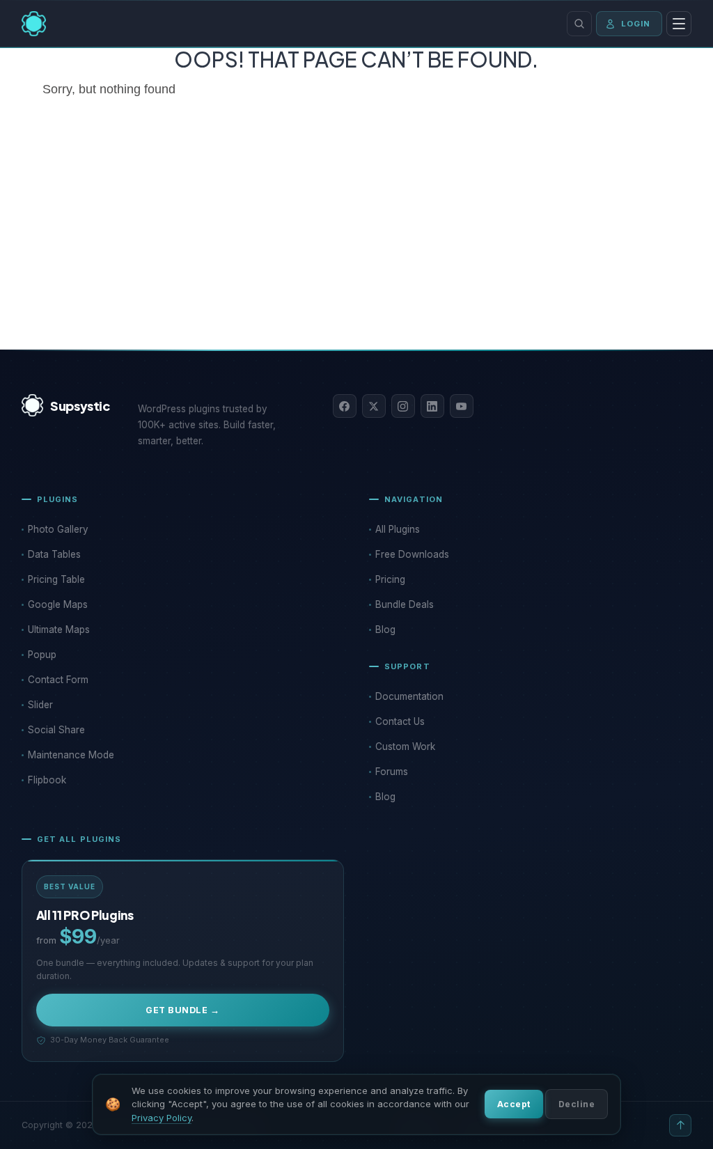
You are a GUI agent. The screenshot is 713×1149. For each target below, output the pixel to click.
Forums (391, 771)
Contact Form (58, 679)
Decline (576, 1104)
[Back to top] (680, 1125)
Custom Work (405, 746)
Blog (385, 629)
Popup (42, 654)
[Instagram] (403, 406)
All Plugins (397, 529)
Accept (514, 1104)
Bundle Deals (404, 604)
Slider (40, 704)
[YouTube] (461, 406)
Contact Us (400, 721)
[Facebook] (344, 406)
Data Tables (54, 554)
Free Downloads (412, 554)
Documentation (409, 696)
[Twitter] (374, 406)
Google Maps (58, 604)
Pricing (390, 579)
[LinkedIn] (432, 406)
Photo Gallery (58, 529)
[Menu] (678, 23)
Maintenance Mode (71, 754)
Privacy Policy (161, 1117)
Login (636, 24)
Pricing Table (56, 579)
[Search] (579, 23)
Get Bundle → (182, 1010)
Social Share (56, 729)
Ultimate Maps (59, 629)
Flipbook (47, 779)
